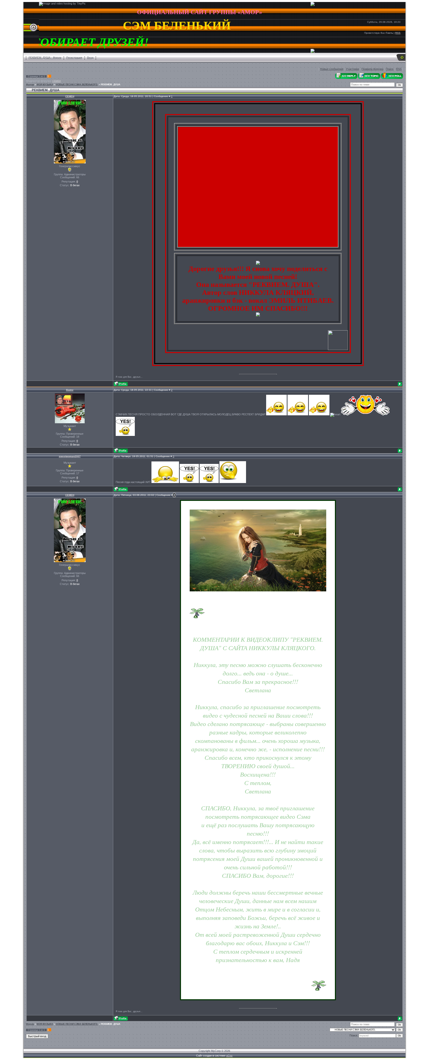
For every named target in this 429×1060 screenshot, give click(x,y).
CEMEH (56, 81)
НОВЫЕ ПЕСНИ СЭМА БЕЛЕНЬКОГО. (77, 84)
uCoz (229, 1055)
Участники (352, 68)
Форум (30, 84)
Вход (90, 57)
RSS (397, 32)
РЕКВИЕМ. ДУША (110, 84)
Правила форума (372, 68)
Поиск (389, 68)
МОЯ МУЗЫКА (45, 84)
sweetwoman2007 (70, 456)
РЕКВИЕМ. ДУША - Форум (45, 57)
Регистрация (74, 57)
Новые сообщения (331, 68)
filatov (69, 390)
